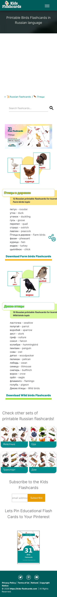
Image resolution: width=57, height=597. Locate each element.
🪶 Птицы (38, 96)
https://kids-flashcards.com (23, 588)
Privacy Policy (9, 583)
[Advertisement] (28, 61)
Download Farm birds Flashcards (28, 256)
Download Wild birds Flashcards (28, 395)
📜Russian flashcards (19, 96)
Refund (34, 583)
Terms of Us (23, 583)
